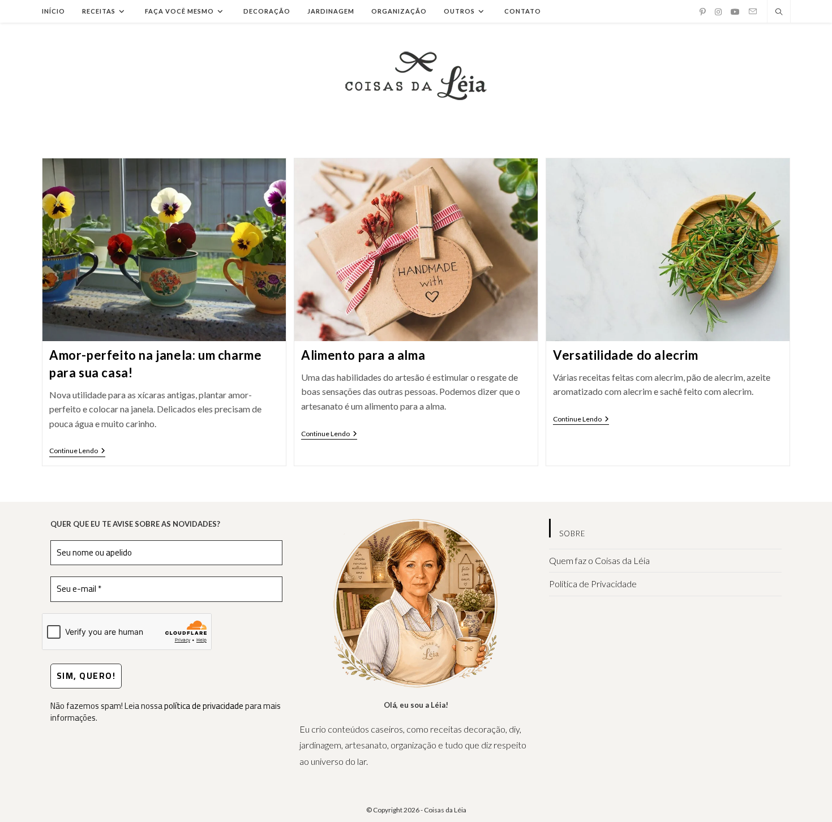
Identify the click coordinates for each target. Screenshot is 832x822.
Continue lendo (77, 452)
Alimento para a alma (363, 355)
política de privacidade (203, 706)
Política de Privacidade (593, 583)
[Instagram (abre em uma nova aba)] (718, 12)
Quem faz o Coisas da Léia (599, 560)
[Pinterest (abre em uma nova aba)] (702, 12)
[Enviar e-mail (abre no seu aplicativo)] (752, 11)
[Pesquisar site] (779, 12)
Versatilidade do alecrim (625, 355)
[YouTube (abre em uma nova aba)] (735, 12)
